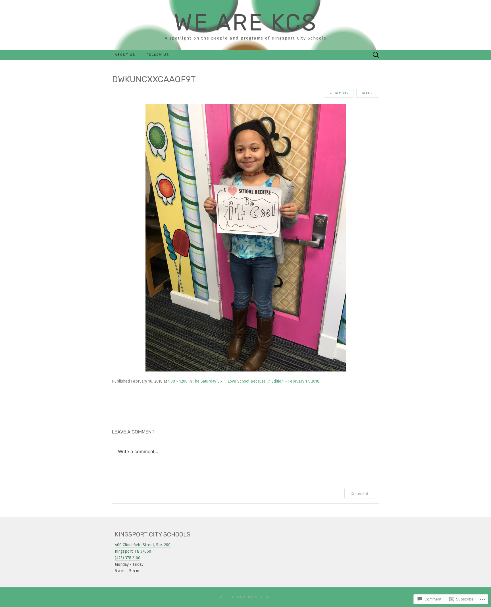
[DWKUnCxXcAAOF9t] (245, 237)
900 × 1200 (178, 381)
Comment (359, 493)
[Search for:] (376, 55)
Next (367, 93)
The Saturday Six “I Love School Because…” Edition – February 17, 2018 (256, 381)
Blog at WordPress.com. (245, 597)
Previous (339, 93)
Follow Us (158, 55)
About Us (125, 55)
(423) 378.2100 (127, 558)
